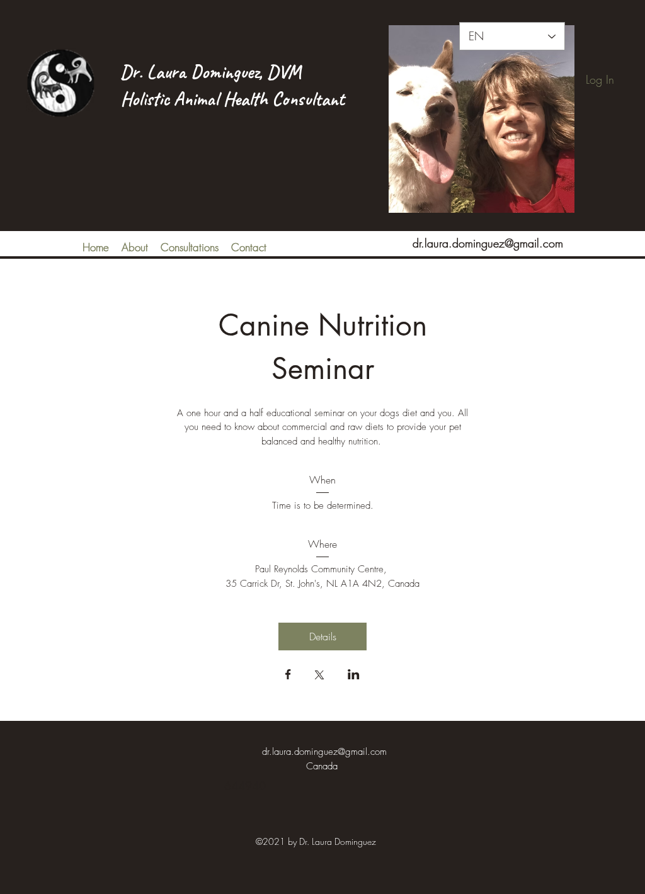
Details (322, 636)
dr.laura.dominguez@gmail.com (488, 243)
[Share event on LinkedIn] (354, 675)
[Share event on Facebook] (288, 675)
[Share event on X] (319, 676)
